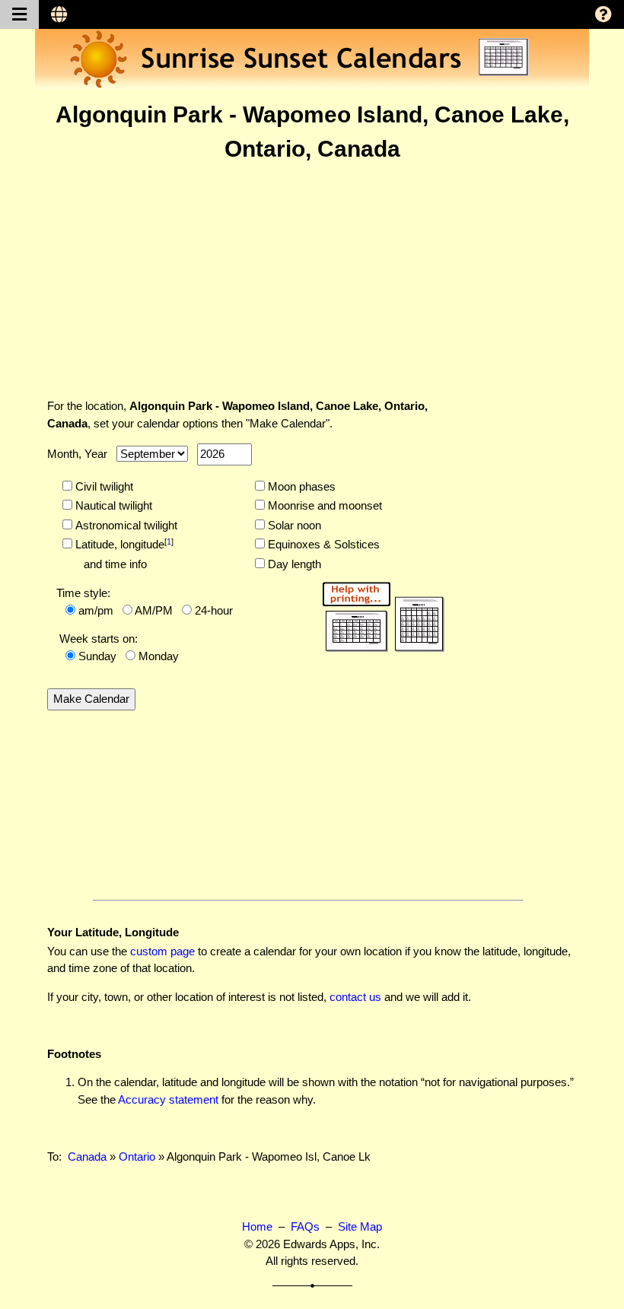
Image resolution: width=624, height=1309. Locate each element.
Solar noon (293, 525)
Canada (87, 1156)
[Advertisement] (312, 279)
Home (257, 1226)
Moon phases (300, 486)
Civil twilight (102, 486)
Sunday (97, 656)
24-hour (214, 610)
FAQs (305, 1226)
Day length (293, 564)
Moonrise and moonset (323, 505)
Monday (158, 656)
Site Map (360, 1226)
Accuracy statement (168, 1099)
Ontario (137, 1156)
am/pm (95, 610)
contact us (355, 996)
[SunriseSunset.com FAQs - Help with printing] (378, 614)
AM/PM (154, 610)
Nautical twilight (112, 505)
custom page (162, 951)
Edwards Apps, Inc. (331, 1244)
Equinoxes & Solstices (322, 544)
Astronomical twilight (124, 525)
